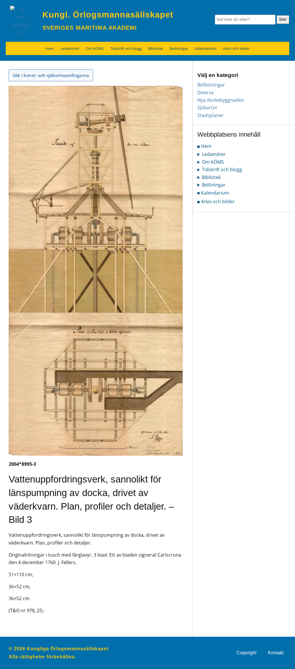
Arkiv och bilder (236, 48)
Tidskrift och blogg (126, 48)
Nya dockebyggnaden (220, 100)
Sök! (283, 19)
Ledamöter (70, 48)
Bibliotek (155, 48)
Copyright (246, 652)
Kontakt (275, 652)
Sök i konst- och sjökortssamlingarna (51, 75)
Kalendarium (205, 48)
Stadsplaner (210, 115)
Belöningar (179, 48)
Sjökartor (207, 107)
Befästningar (211, 85)
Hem (50, 48)
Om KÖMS (95, 48)
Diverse (205, 92)
